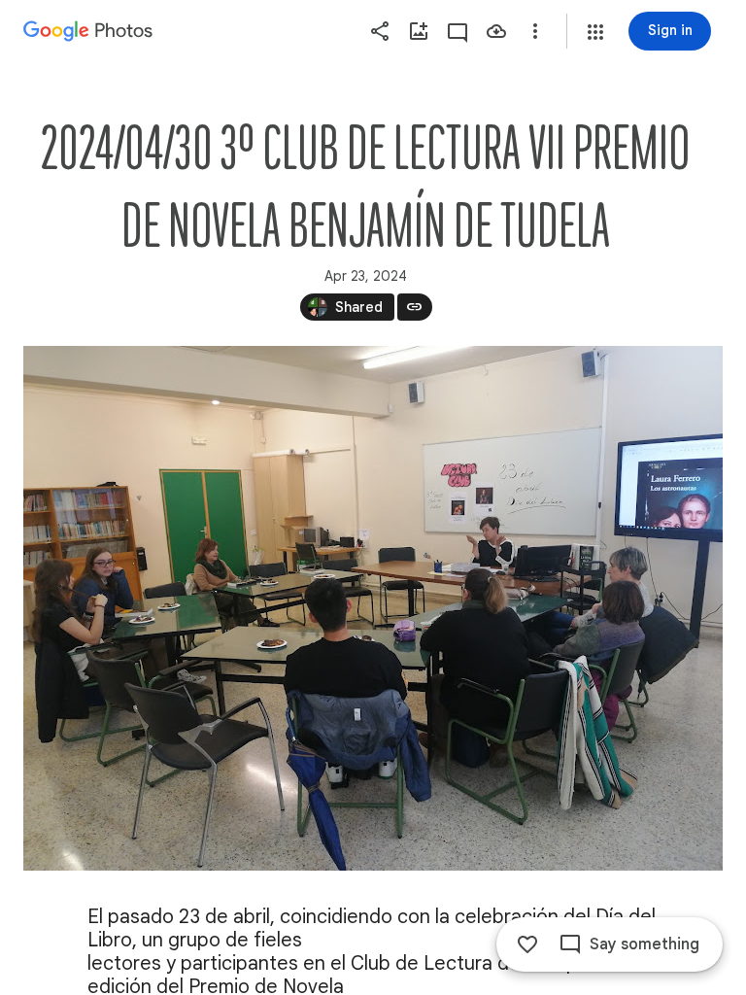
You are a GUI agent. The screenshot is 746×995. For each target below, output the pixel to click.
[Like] (527, 944)
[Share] (379, 31)
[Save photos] (496, 31)
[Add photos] (418, 31)
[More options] (535, 31)
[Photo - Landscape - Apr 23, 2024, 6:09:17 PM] (373, 608)
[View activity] (457, 31)
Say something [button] (644, 944)
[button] (595, 32)
